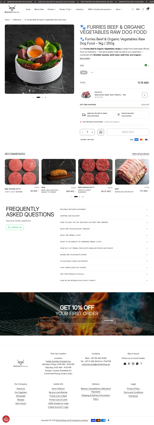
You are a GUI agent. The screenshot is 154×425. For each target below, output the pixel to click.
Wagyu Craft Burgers (84, 191)
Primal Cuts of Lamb (58, 399)
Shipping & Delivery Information (96, 395)
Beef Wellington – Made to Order (50, 191)
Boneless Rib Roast (124, 192)
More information (93, 115)
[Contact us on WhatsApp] (101, 132)
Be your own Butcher (58, 392)
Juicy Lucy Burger (14, 192)
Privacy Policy (133, 388)
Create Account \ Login (58, 407)
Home (7, 20)
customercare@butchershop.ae (96, 364)
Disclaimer (133, 396)
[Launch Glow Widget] (6, 419)
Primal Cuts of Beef (58, 396)
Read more (85, 58)
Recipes (20, 399)
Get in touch (20, 403)
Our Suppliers (21, 392)
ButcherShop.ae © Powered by (68, 420)
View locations (126, 115)
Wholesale (20, 396)
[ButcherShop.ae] (12, 9)
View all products (140, 153)
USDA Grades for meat (58, 403)
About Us (21, 388)
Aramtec (84, 420)
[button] (147, 9)
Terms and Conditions (133, 392)
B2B (137, 9)
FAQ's (95, 399)
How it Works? (58, 388)
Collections (17, 20)
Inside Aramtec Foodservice (58, 361)
